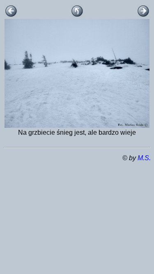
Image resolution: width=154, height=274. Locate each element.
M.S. (144, 157)
